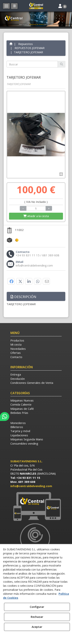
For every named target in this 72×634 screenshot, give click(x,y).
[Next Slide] (60, 134)
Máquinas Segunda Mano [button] (26, 439)
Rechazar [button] (37, 617)
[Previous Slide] (11, 134)
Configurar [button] (37, 607)
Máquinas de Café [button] (22, 409)
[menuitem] (36, 340)
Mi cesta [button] (16, 344)
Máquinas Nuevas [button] (22, 400)
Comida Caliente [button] (20, 404)
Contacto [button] (16, 357)
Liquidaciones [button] (19, 435)
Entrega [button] (15, 374)
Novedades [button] (18, 349)
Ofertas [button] (15, 353)
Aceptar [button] (37, 627)
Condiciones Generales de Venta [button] (31, 383)
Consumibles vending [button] (24, 443)
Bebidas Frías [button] (19, 413)
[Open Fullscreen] (61, 174)
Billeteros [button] (16, 427)
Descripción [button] (24, 296)
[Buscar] (61, 64)
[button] (36, 6)
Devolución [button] (17, 379)
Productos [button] (17, 340)
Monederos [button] (18, 423)
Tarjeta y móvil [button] (20, 431)
